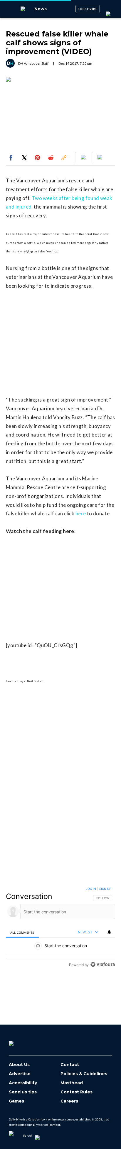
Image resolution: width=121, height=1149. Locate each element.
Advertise (20, 1073)
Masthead (71, 1082)
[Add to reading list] (100, 158)
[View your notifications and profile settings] (109, 932)
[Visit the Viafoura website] (102, 964)
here (80, 513)
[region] (60, 928)
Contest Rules (76, 1092)
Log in (91, 888)
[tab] (22, 932)
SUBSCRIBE (88, 9)
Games (16, 1101)
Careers (69, 1101)
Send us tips (23, 1092)
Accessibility (23, 1082)
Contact (69, 1064)
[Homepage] (21, 1041)
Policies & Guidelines (83, 1073)
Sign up (105, 888)
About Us (19, 1064)
